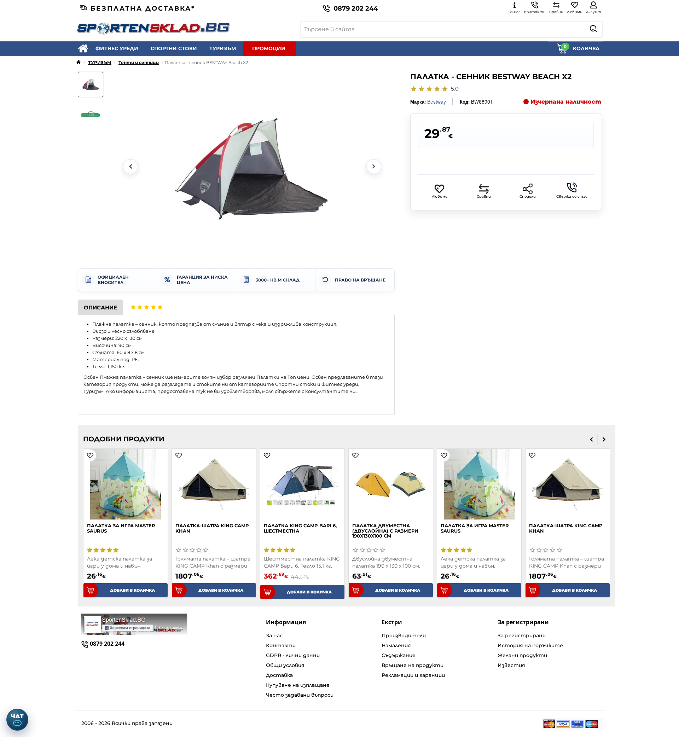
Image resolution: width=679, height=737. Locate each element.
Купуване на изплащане (298, 685)
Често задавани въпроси (299, 695)
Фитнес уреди (339, 384)
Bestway (436, 101)
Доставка (279, 675)
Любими (440, 196)
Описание (100, 307)
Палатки (267, 377)
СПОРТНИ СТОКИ (174, 48)
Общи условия (285, 665)
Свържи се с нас (571, 196)
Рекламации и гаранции (413, 675)
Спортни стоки (295, 384)
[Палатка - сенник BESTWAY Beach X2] (90, 84)
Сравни (484, 196)
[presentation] (591, 439)
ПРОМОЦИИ (268, 48)
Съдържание (399, 655)
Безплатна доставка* (143, 8)
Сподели (528, 196)
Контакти (281, 645)
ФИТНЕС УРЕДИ (116, 48)
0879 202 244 (355, 8)
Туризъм (93, 391)
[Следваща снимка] (373, 166)
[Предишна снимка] (130, 166)
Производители (404, 635)
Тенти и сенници (138, 62)
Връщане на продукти (412, 665)
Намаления (396, 645)
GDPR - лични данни (293, 655)
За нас (274, 635)
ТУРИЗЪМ (222, 48)
